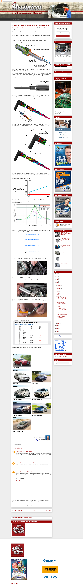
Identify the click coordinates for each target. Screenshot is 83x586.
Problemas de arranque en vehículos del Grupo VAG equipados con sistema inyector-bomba (65, 258)
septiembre (59, 288)
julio (58, 290)
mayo (58, 293)
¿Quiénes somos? (27, 19)
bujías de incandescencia (31, 32)
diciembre (59, 284)
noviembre (59, 285)
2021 (57, 276)
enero (58, 323)
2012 (57, 331)
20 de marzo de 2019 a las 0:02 (26, 451)
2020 (57, 278)
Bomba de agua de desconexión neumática (62, 303)
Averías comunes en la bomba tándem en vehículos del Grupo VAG (65, 233)
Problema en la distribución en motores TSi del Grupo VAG (65, 239)
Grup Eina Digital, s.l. (15, 583)
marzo (58, 296)
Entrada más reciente (17, 510)
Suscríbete (63, 36)
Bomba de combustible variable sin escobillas (61, 320)
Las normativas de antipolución (19, 27)
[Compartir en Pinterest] (20, 444)
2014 (57, 328)
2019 (57, 279)
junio (58, 291)
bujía (33, 255)
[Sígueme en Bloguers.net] (61, 350)
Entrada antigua (47, 510)
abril (58, 294)
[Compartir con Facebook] (19, 444)
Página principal (16, 19)
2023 (57, 273)
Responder (18, 458)
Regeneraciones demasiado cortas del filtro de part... (62, 315)
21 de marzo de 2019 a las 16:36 (27, 462)
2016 (57, 325)
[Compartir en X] (17, 444)
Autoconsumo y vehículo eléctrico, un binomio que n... (62, 311)
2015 (57, 326)
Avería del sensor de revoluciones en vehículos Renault (65, 245)
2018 (57, 281)
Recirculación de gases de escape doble (62, 317)
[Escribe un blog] (16, 444)
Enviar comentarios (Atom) (34, 514)
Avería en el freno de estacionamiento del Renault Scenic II (65, 251)
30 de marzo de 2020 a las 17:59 (27, 471)
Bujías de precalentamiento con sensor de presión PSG (62, 305)
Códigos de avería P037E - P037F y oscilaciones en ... (62, 298)
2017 (57, 282)
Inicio (33, 510)
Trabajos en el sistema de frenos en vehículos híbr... (62, 309)
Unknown (18, 451)
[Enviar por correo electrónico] (15, 444)
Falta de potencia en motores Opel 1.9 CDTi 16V (65, 264)
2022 (57, 275)
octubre (58, 287)
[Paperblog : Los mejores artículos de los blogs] (58, 337)
